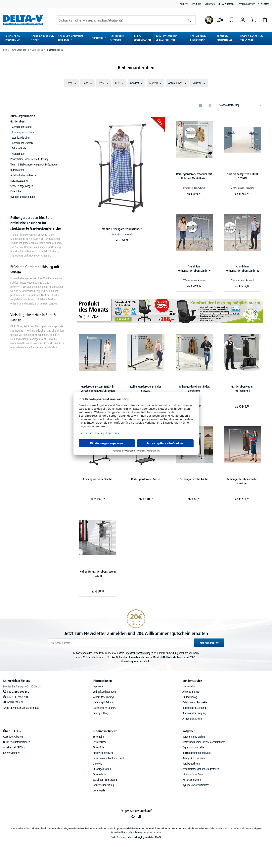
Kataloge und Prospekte (194, 702)
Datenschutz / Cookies (104, 707)
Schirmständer (19, 148)
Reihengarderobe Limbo (194, 479)
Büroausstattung (19, 180)
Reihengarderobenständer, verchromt (194, 389)
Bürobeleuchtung (191, 763)
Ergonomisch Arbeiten (193, 747)
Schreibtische (99, 742)
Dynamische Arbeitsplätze (195, 785)
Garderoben (17, 121)
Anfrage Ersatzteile (192, 718)
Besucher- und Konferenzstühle (109, 758)
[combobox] (120, 19)
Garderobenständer (22, 127)
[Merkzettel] (231, 20)
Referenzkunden (11, 752)
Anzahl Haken (175, 83)
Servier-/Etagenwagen (21, 186)
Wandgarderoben (21, 137)
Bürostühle (98, 747)
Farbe (69, 83)
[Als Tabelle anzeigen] (209, 105)
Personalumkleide (191, 779)
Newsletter (263, 3)
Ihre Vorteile (188, 686)
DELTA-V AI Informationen (16, 742)
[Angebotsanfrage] (265, 20)
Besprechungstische (103, 752)
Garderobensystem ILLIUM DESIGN (242, 176)
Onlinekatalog (189, 697)
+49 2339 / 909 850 (18, 691)
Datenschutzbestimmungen (139, 653)
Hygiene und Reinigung (22, 197)
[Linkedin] (139, 816)
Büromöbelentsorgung (194, 713)
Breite (102, 83)
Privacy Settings (101, 713)
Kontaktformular (30, 708)
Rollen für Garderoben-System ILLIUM (98, 574)
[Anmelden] (243, 20)
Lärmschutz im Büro (192, 774)
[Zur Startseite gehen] (23, 20)
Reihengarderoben (23, 132)
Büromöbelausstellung (194, 707)
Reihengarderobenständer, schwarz (146, 389)
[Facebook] (133, 816)
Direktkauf (196, 3)
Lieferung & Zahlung (103, 702)
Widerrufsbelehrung (103, 697)
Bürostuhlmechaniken (193, 736)
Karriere (184, 3)
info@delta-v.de (15, 702)
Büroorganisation (102, 769)
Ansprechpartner (247, 3)
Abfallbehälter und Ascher (23, 175)
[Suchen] (189, 19)
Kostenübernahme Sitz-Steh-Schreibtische (203, 742)
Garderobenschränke (22, 143)
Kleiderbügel (18, 154)
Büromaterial (17, 170)
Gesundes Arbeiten (13, 736)
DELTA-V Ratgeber (226, 3)
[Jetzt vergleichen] (220, 20)
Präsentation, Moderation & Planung (29, 159)
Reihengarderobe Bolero (145, 479)
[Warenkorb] (254, 20)
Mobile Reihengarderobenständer (122, 229)
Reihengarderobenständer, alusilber (242, 481)
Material (153, 83)
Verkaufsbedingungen (104, 691)
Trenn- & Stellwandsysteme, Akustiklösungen (33, 164)
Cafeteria (97, 763)
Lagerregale (99, 790)
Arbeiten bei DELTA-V (14, 747)
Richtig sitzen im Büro (193, 758)
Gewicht (134, 83)
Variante (197, 83)
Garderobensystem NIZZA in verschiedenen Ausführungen (98, 389)
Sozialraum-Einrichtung (105, 779)
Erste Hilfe (15, 191)
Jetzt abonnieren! (209, 643)
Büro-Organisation (22, 116)
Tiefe (117, 83)
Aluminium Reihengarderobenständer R (242, 268)
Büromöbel (98, 736)
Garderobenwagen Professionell (242, 389)
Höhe (85, 83)
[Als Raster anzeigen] (200, 105)
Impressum (98, 686)
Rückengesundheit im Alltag (196, 752)
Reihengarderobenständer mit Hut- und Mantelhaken (194, 176)
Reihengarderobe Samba (97, 479)
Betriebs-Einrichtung (103, 785)
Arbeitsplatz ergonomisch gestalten (200, 769)
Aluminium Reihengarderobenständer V (194, 268)
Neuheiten (209, 3)
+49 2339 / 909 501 (17, 696)
